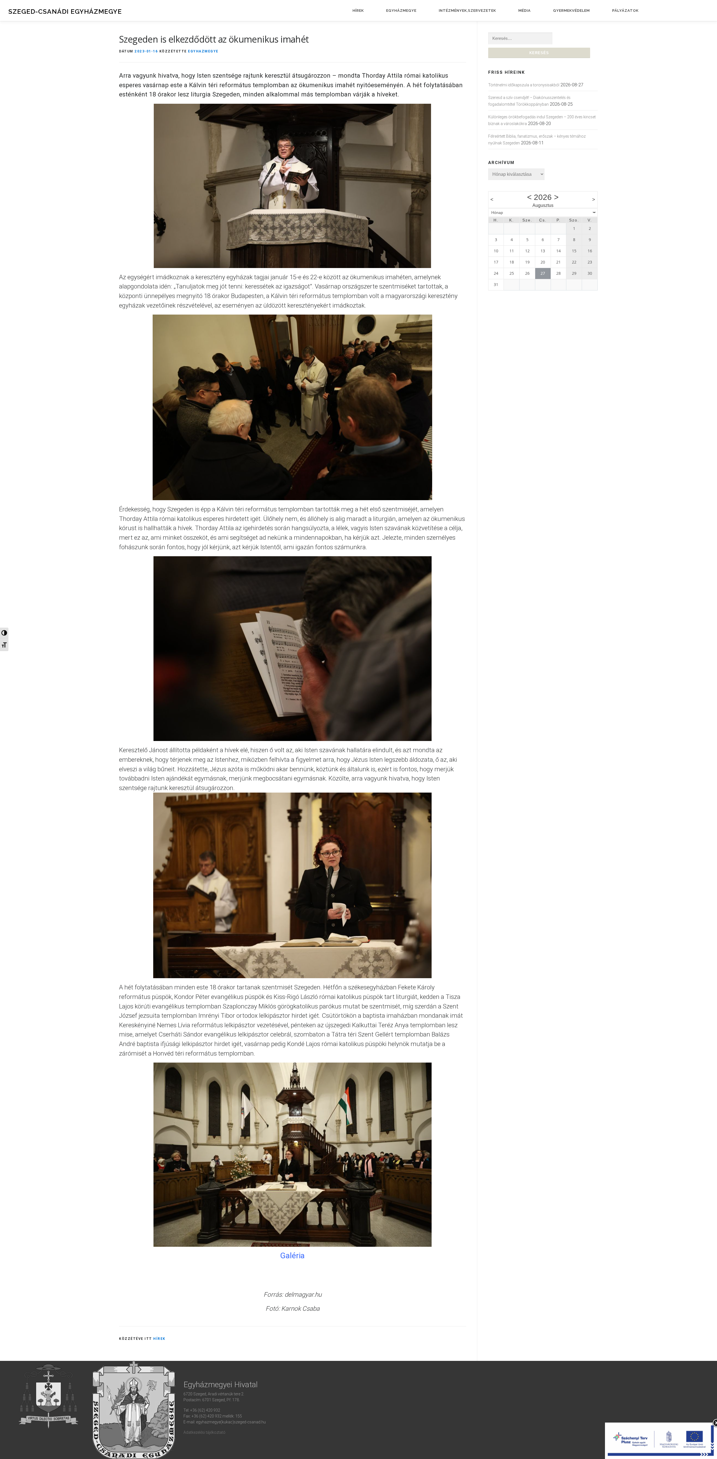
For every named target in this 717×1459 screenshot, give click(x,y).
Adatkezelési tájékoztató (204, 1432)
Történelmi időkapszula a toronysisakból (523, 84)
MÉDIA (524, 10)
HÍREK (358, 10)
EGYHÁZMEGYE (401, 10)
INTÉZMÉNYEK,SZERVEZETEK (467, 10)
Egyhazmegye (203, 51)
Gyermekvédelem (571, 10)
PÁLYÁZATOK (625, 10)
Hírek (159, 1338)
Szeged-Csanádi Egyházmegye (65, 11)
